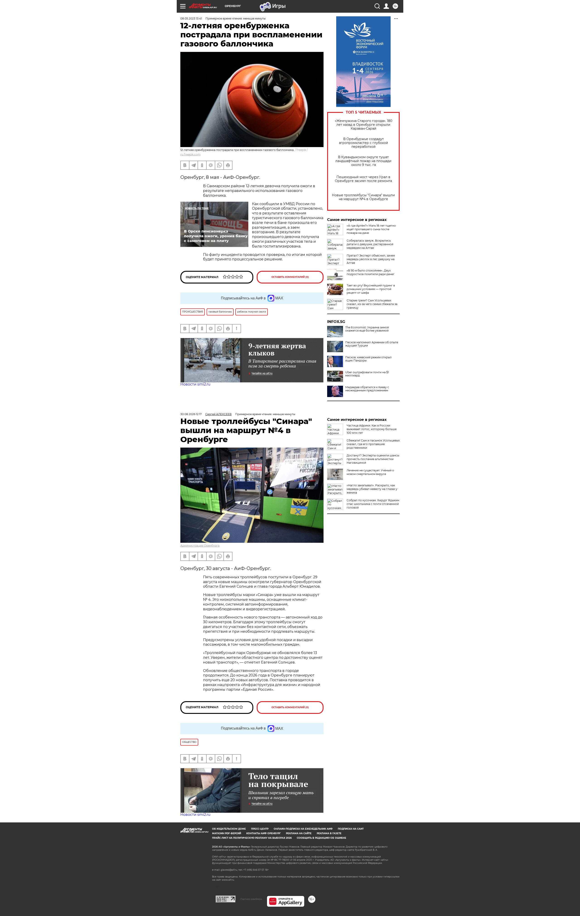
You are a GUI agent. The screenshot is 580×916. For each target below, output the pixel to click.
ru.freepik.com (190, 154)
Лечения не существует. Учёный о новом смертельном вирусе (370, 472)
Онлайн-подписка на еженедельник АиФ (303, 828)
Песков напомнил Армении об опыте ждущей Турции (371, 344)
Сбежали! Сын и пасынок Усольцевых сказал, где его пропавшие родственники (373, 444)
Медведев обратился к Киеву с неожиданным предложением (367, 389)
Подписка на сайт (351, 828)
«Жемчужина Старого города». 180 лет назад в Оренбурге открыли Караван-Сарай (363, 125)
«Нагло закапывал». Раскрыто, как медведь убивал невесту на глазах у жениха (372, 489)
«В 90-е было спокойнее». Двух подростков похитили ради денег (370, 272)
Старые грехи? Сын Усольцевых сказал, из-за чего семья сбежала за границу (372, 304)
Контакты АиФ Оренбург (263, 833)
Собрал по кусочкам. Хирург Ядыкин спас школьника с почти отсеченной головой (373, 504)
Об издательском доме (229, 828)
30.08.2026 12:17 (191, 414)
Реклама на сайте (299, 833)
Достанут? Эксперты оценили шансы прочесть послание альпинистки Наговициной (373, 459)
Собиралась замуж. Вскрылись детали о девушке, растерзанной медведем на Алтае (370, 244)
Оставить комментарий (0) (290, 277)
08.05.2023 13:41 (191, 18)
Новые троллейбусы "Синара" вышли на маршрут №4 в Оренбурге (363, 197)
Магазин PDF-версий (226, 833)
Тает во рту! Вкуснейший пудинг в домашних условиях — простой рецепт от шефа (371, 289)
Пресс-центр (259, 828)
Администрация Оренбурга (200, 545)
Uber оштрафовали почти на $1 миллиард (367, 374)
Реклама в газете (329, 833)
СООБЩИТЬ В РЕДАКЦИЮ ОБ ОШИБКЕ (321, 837)
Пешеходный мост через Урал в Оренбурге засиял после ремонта (363, 179)
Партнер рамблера (251, 899)
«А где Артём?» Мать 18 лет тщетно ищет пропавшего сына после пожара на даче (371, 229)
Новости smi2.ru (195, 384)
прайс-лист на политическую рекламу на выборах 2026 (252, 837)
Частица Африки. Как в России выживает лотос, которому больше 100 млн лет (371, 429)
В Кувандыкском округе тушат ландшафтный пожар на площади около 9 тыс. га (363, 161)
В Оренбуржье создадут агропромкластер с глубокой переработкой (363, 143)
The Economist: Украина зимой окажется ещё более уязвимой (367, 329)
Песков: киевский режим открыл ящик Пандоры (368, 359)
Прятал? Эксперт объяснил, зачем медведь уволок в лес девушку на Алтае (371, 259)
